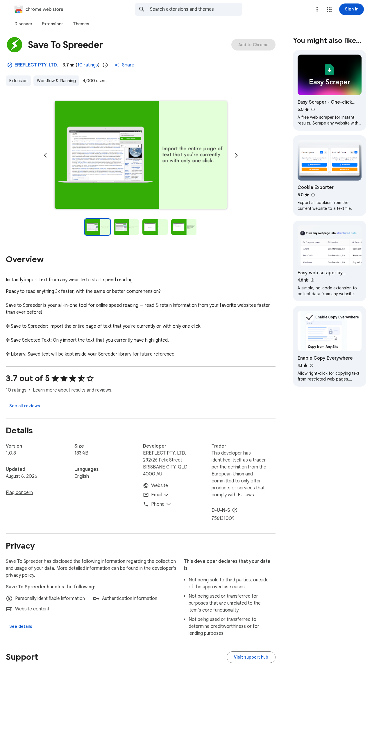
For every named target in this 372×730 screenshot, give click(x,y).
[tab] (23, 24)
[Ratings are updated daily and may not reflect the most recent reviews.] (105, 65)
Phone (157, 504)
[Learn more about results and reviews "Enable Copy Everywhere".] (311, 365)
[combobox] (196, 9)
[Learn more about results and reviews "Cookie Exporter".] (313, 195)
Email (156, 495)
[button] (329, 9)
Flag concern (19, 492)
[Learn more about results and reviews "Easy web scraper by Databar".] (312, 280)
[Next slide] (236, 155)
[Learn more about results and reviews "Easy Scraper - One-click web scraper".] (313, 109)
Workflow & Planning (56, 80)
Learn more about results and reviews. (72, 390)
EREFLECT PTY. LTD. (36, 65)
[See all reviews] (25, 406)
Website (159, 486)
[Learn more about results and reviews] (234, 510)
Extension (18, 80)
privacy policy (20, 575)
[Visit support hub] (251, 657)
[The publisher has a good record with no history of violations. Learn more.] (10, 65)
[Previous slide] (45, 155)
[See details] (21, 626)
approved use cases (224, 587)
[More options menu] (317, 9)
